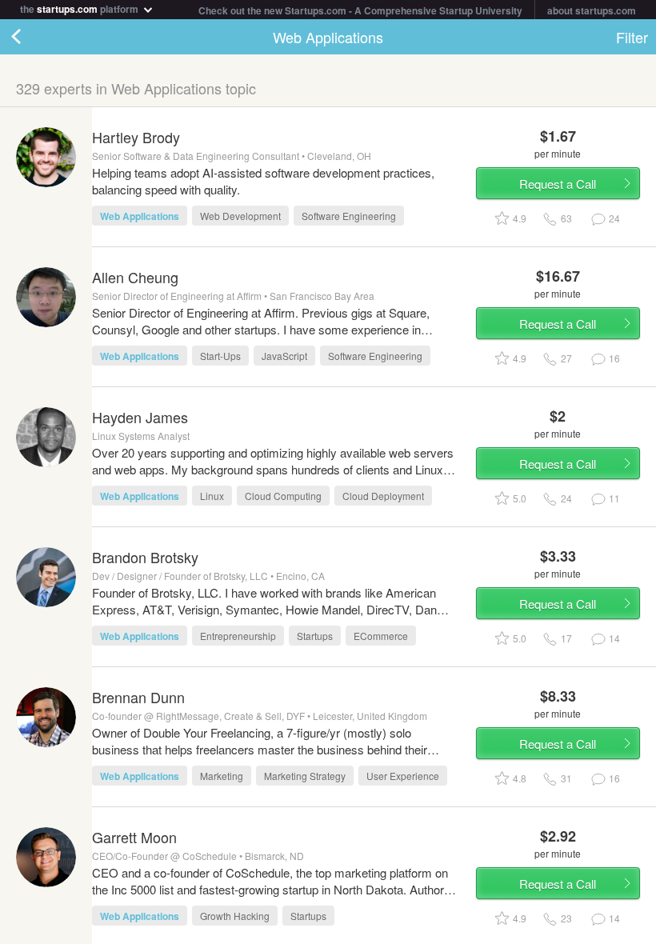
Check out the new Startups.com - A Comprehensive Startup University (360, 10)
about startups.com (591, 10)
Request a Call (557, 183)
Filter (632, 36)
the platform (80, 8)
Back (32, 36)
